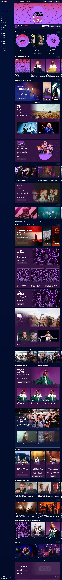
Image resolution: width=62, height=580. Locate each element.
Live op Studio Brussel (21, 56)
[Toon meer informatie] (29, 60)
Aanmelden (57, 1)
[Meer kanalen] (12, 14)
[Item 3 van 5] (38, 102)
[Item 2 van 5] (37, 102)
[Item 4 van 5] (39, 102)
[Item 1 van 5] (36, 102)
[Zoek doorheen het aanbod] (12, 25)
